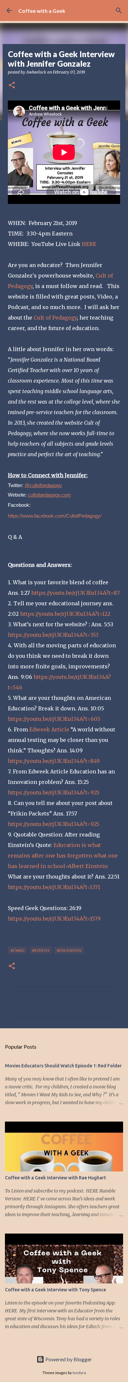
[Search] (119, 10)
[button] (12, 85)
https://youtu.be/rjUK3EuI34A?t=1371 (54, 887)
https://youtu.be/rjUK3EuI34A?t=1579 (54, 918)
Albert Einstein (88, 866)
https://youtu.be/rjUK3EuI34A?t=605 (54, 719)
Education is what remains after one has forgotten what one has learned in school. (63, 855)
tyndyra (79, 1373)
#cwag (18, 950)
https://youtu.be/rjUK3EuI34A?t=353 (53, 635)
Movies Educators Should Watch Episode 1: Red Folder (63, 1065)
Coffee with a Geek (41, 11)
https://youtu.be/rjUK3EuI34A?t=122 (64, 614)
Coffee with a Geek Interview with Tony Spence (55, 1289)
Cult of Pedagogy (55, 317)
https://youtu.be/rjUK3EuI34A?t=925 (53, 792)
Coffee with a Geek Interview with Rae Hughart (55, 1177)
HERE (88, 244)
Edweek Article (48, 729)
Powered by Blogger (68, 1359)
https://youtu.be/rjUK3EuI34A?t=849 (54, 761)
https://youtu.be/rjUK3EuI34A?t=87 (75, 593)
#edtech (40, 950)
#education (69, 950)
